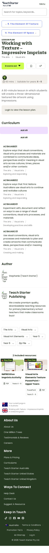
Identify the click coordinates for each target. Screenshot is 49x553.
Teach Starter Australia (16, 468)
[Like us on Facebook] (14, 518)
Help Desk (9, 493)
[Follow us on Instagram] (10, 518)
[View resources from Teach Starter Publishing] (5, 78)
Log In (32, 535)
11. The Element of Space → (21, 32)
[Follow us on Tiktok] (6, 518)
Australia (13, 525)
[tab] (24, 130)
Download (11, 66)
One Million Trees (13, 432)
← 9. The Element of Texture (22, 24)
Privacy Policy (33, 530)
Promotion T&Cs (15, 530)
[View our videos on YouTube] (19, 518)
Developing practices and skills (17, 225)
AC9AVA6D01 (10, 204)
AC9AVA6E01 (10, 146)
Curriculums (10, 462)
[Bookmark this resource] (31, 66)
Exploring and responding (15, 174)
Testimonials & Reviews (16, 437)
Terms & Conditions (31, 525)
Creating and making (13, 252)
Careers (8, 443)
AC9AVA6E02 (10, 180)
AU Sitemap (19, 535)
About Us (8, 426)
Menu (42, 4)
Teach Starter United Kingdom (20, 479)
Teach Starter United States (19, 473)
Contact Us (10, 498)
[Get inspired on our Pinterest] (23, 518)
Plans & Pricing (11, 457)
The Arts (7, 170)
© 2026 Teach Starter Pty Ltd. (26, 540)
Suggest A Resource (14, 504)
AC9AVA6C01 (10, 231)
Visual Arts (19, 170)
